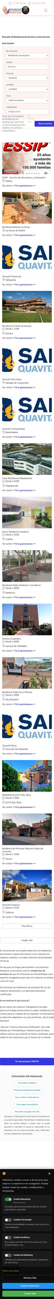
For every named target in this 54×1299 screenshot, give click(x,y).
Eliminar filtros (31, 120)
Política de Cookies (10, 1271)
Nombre (9, 62)
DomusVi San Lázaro (11, 379)
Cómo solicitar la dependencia (27, 1097)
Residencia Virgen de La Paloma (17, 692)
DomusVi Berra (9, 746)
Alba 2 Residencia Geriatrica (15, 532)
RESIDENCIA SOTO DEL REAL (16, 795)
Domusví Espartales (11, 639)
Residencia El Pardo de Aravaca (16, 326)
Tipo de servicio (12, 51)
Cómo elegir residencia (27, 1083)
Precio (8, 96)
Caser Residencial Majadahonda (17, 478)
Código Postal (11, 107)
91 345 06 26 (19, 3)
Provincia (9, 73)
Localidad (10, 85)
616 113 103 (38, 3)
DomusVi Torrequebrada (13, 429)
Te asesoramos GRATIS (27, 1061)
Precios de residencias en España (27, 1090)
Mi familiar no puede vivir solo (27, 1112)
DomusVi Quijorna (11, 905)
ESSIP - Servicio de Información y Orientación (23, 178)
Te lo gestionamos (24, 186)
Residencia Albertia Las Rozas (16, 227)
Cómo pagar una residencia (27, 1105)
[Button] (44, 10)
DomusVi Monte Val (11, 277)
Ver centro (7, 186)
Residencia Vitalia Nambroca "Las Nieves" (21, 585)
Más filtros (27, 926)
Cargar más (27, 940)
